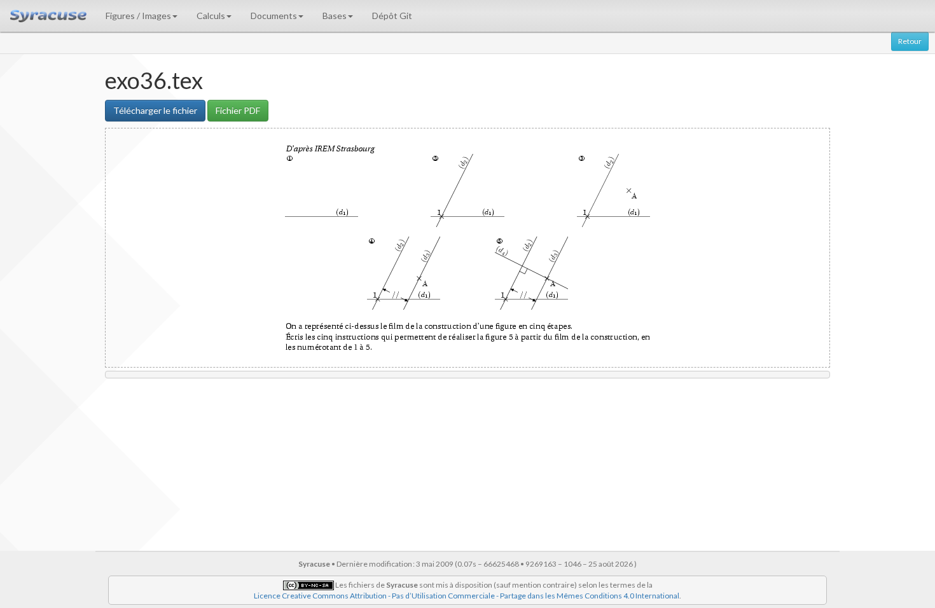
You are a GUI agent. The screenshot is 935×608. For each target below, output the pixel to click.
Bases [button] (334, 15)
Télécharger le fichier (155, 110)
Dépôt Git (392, 15)
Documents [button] (274, 15)
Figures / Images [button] (138, 15)
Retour (910, 41)
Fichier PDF (238, 110)
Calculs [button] (211, 15)
